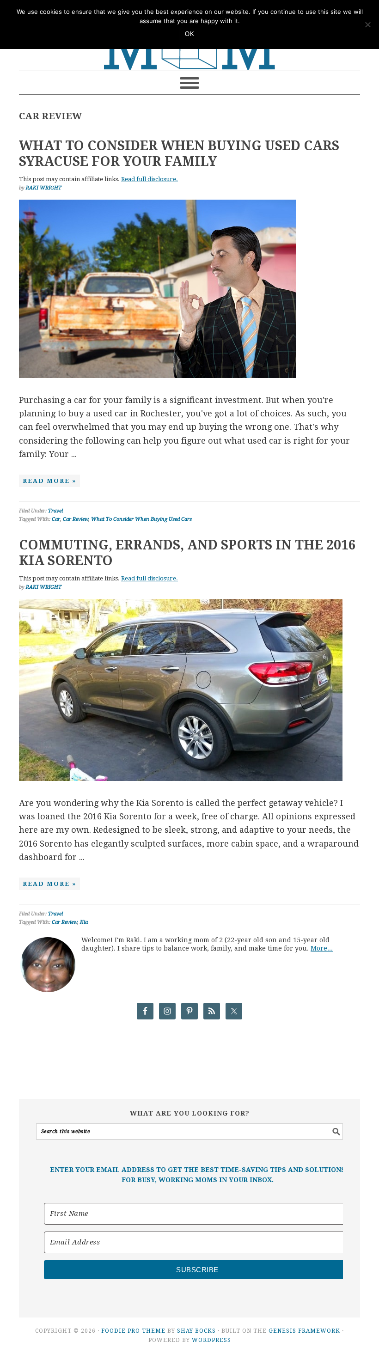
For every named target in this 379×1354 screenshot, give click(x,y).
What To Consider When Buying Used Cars (141, 519)
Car (56, 519)
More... (322, 948)
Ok (189, 33)
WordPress (211, 1340)
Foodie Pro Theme (133, 1331)
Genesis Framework (304, 1331)
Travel (55, 511)
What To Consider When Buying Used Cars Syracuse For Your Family (179, 153)
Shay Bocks (196, 1331)
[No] (367, 24)
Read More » (49, 480)
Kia (84, 922)
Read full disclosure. (149, 179)
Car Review (75, 519)
